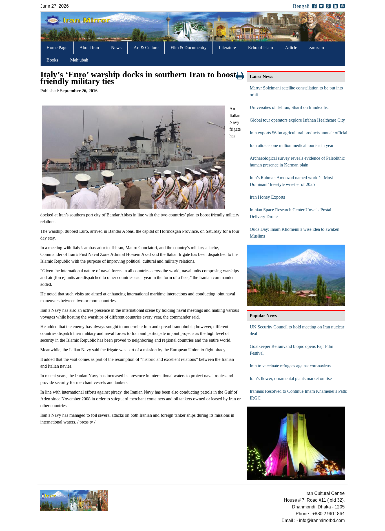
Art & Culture (146, 47)
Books (52, 60)
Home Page (57, 47)
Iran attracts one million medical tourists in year (291, 145)
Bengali (301, 6)
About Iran (89, 47)
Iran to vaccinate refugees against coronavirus (290, 365)
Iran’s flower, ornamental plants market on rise (291, 378)
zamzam (316, 47)
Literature (227, 47)
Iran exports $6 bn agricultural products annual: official (298, 132)
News (116, 47)
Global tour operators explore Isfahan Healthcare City (297, 120)
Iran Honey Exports (267, 197)
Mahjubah (79, 60)
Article (291, 47)
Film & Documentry (189, 47)
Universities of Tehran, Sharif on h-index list (289, 107)
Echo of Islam (260, 47)
